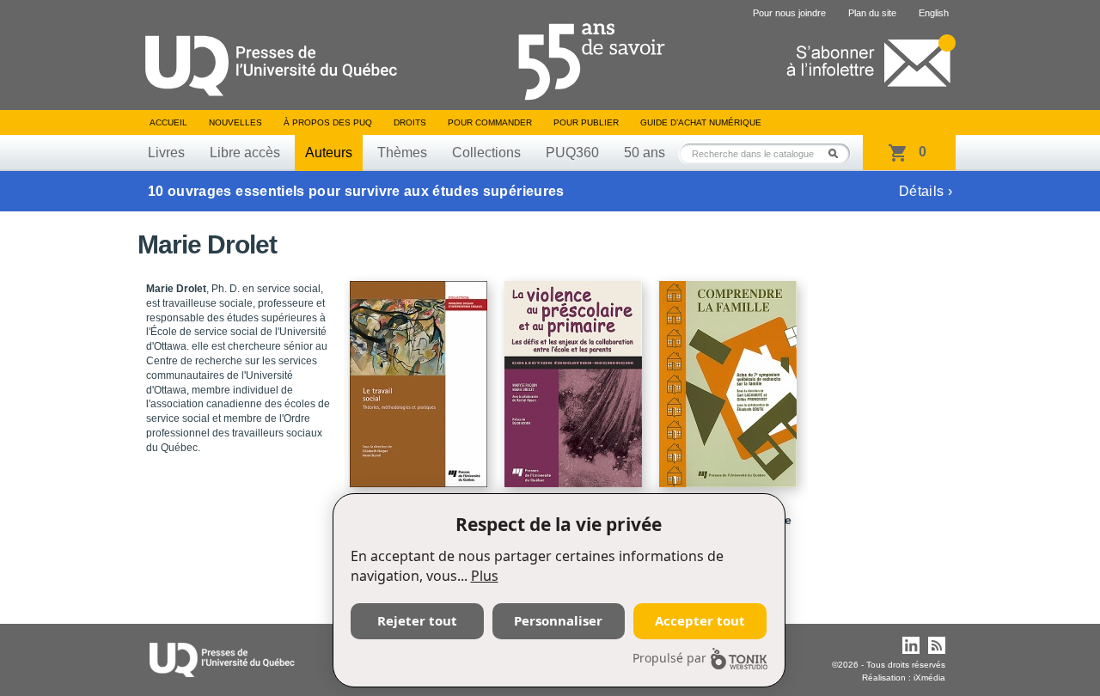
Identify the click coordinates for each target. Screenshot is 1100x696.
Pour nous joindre (789, 13)
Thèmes (402, 152)
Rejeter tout (417, 620)
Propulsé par (669, 658)
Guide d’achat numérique (700, 122)
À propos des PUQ (328, 122)
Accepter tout (700, 620)
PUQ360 (572, 152)
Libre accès (245, 152)
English (934, 13)
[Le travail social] (421, 376)
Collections (486, 152)
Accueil (168, 122)
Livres (166, 152)
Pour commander (490, 122)
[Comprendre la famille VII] (730, 376)
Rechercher (838, 153)
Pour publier (586, 122)
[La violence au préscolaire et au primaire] (575, 376)
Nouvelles (235, 122)
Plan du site (872, 13)
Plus (484, 575)
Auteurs (328, 152)
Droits (410, 122)
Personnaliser (558, 620)
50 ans (644, 152)
